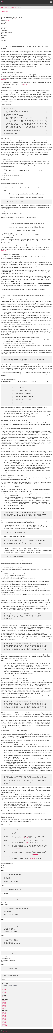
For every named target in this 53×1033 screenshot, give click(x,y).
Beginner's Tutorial (5, 4)
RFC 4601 (35, 854)
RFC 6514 (18, 848)
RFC (15, 7)
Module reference (16, 4)
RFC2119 (3, 251)
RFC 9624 (4, 1022)
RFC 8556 (4, 1019)
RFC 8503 (4, 1018)
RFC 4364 (25, 837)
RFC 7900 (4, 991)
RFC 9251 (4, 1021)
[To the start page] (4, 1031)
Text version (4, 11)
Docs (6, 7)
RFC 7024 (4, 1012)
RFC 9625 (4, 1024)
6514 (7, 20)
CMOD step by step (42, 4)
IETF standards (32, 4)
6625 (15, 18)
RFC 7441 (4, 1013)
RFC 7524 (4, 1015)
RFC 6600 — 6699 (21, 7)
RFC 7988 (4, 1016)
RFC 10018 (4, 1025)
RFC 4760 (37, 832)
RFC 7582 (4, 989)
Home (2, 7)
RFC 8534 (4, 992)
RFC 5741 (3, 80)
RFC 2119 (32, 858)
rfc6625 (25, 84)
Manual (24, 4)
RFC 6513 (25, 842)
